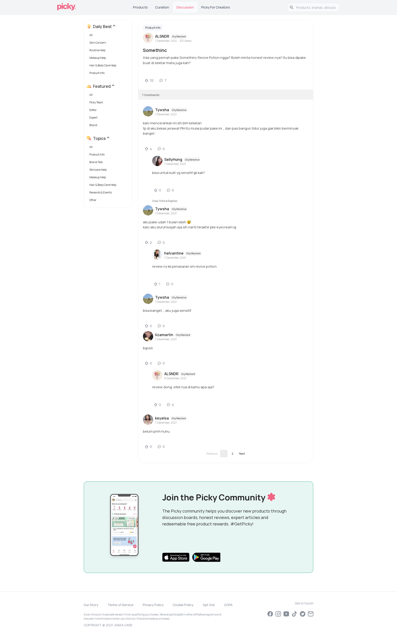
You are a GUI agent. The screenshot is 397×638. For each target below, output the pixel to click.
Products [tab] (140, 7)
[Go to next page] (242, 453)
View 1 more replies (164, 201)
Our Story (91, 605)
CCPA (228, 605)
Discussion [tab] (185, 7)
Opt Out (209, 605)
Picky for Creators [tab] (215, 7)
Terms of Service (120, 605)
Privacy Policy (153, 605)
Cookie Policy (183, 605)
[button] (109, 36)
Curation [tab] (162, 7)
